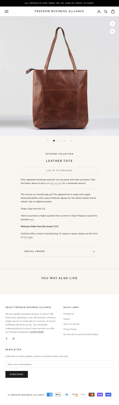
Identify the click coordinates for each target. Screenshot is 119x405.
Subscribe (16, 374)
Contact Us (68, 313)
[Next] (71, 140)
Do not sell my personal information (80, 334)
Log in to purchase (59, 170)
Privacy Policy (70, 329)
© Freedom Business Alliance (26, 395)
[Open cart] (112, 11)
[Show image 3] (61, 140)
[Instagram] (14, 338)
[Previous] (47, 140)
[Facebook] (6, 338)
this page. (28, 237)
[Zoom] (112, 23)
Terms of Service (71, 324)
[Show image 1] (54, 140)
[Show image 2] (57, 140)
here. (32, 219)
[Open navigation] (6, 11)
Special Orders (34, 251)
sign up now (56, 183)
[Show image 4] (65, 140)
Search (66, 318)
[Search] (106, 11)
